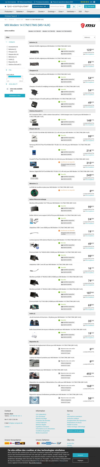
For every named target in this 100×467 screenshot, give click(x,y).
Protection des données (43, 420)
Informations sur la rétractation (45, 429)
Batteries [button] (20, 11)
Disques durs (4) (13, 54)
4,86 (91, 2)
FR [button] (79, 6)
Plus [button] (86, 11)
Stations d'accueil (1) (15, 64)
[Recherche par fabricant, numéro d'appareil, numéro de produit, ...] (68, 6)
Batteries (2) (12, 49)
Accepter (80, 455)
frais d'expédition (90, 54)
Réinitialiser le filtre (15, 95)
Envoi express (11, 2)
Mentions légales (41, 424)
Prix (10, 70)
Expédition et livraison (42, 426)
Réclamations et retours (74, 422)
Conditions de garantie (43, 431)
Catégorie (12, 42)
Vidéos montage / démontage (76, 426)
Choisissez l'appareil (11, 16)
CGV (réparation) (41, 414)
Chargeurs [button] (30, 11)
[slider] (7, 76)
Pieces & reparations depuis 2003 (63, 2)
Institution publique (73, 418)
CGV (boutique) (40, 416)
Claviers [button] (41, 11)
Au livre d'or (70, 443)
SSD (80, 11)
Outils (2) (11, 59)
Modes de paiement (42, 433)
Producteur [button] (8, 11)
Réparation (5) (13, 62)
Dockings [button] (51, 11)
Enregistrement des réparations (76, 420)
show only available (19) (16, 90)
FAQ (68, 414)
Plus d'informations (35, 463)
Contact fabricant (41, 422)
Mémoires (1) (13, 57)
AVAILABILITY (13, 84)
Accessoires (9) (13, 47)
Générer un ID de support (75, 431)
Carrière (69, 445)
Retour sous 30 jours (25, 2)
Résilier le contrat (72, 424)
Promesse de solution (42, 2)
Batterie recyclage (41, 418)
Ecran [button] (61, 11)
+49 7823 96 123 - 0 (16, 416)
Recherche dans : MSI (39, 6)
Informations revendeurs (74, 416)
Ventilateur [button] (70, 11)
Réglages (80, 460)
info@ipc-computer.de (15, 423)
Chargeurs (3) (13, 52)
